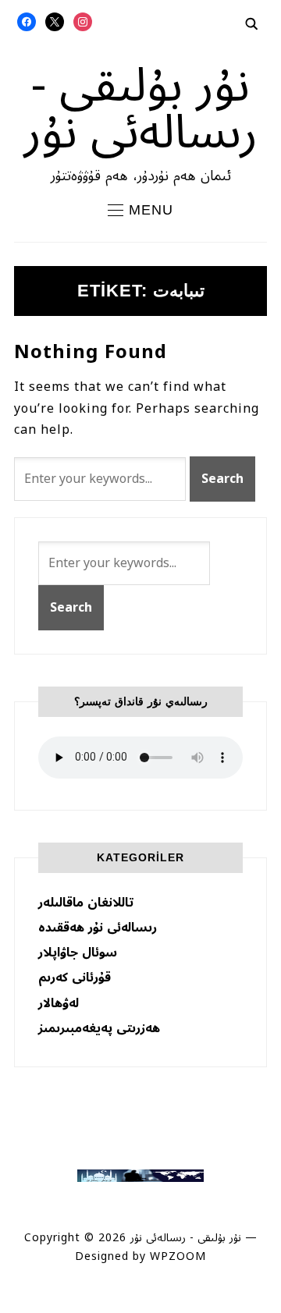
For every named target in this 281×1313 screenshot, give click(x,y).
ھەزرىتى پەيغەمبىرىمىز (99, 1028)
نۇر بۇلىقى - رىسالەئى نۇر (140, 109)
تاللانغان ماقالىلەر (85, 902)
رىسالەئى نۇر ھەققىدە (97, 927)
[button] (140, 210)
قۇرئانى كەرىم (74, 977)
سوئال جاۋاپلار (77, 952)
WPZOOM (178, 1256)
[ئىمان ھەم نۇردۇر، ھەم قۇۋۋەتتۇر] (140, 1177)
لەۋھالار (58, 1003)
